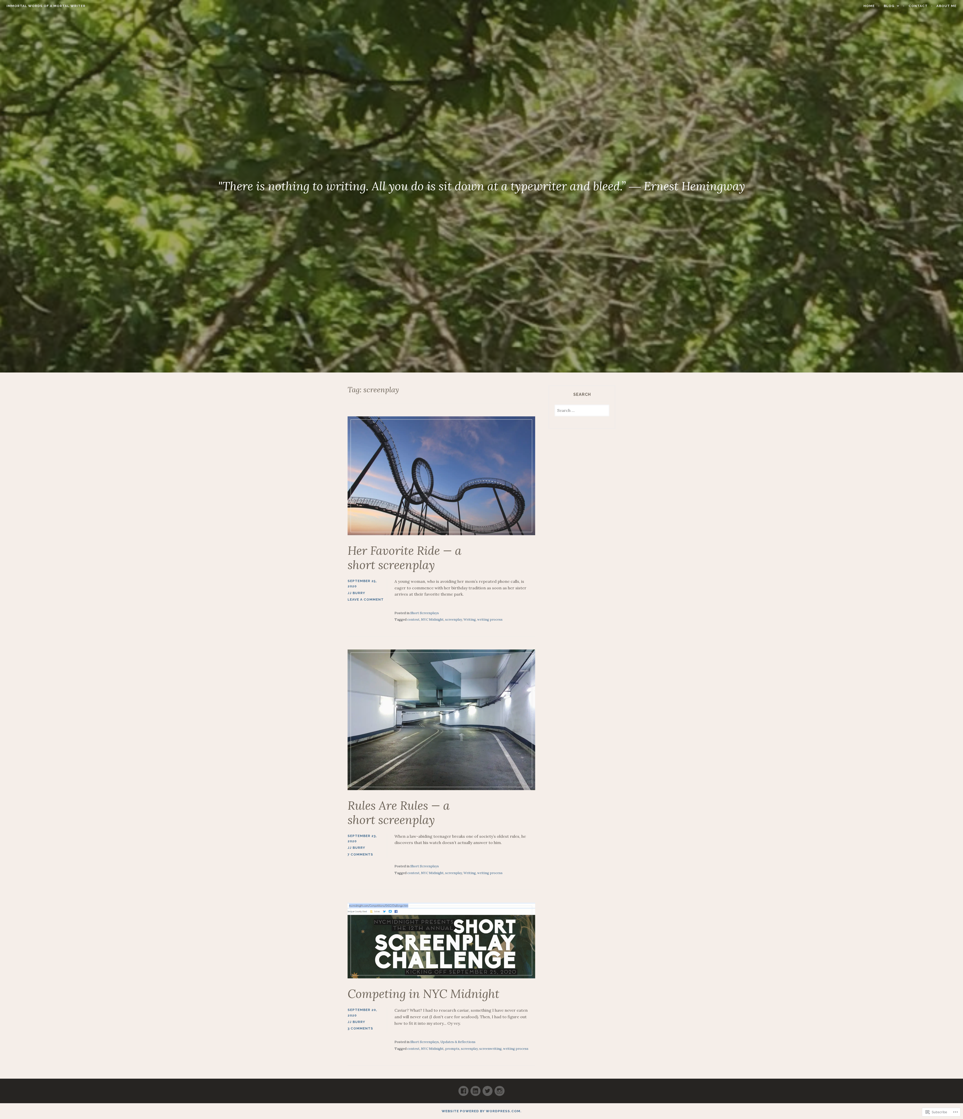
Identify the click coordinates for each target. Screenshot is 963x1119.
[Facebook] (463, 1089)
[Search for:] (581, 411)
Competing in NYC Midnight (423, 993)
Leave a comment (366, 599)
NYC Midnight (432, 619)
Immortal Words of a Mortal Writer (46, 6)
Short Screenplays (424, 613)
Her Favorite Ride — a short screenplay (404, 557)
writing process (490, 619)
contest (413, 619)
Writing (469, 619)
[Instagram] (500, 1089)
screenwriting (490, 1049)
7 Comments (360, 854)
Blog (889, 6)
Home (869, 6)
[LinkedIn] (475, 1089)
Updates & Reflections (457, 1042)
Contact (918, 6)
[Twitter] (488, 1089)
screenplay (453, 619)
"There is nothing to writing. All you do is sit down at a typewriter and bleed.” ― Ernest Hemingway (481, 186)
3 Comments (360, 1028)
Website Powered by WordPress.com (481, 1111)
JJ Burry (356, 593)
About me (946, 6)
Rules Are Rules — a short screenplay (399, 812)
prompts (452, 1049)
